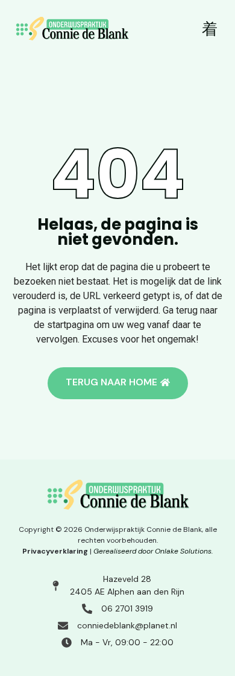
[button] (209, 29)
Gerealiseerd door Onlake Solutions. (153, 551)
